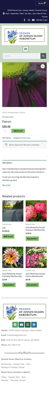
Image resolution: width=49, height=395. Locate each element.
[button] (25, 49)
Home (4, 112)
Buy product (32, 238)
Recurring (6, 185)
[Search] (43, 56)
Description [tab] (7, 162)
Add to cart (18, 131)
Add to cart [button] (8, 236)
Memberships (13, 112)
